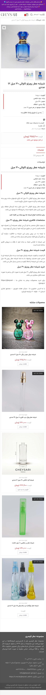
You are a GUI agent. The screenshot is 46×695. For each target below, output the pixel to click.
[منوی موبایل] (43, 15)
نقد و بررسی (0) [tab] (38, 155)
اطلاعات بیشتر (23, 364)
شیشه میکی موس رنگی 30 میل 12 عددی (23, 355)
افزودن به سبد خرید (23, 490)
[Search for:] (31, 15)
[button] (4, 27)
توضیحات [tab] (40, 150)
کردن (41, 236)
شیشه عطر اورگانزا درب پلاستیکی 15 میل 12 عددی (23, 606)
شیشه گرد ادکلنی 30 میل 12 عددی (23, 480)
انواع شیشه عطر (36, 129)
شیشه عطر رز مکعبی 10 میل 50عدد (23, 543)
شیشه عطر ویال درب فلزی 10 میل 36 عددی (23, 417)
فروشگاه (38, 20)
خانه (43, 20)
